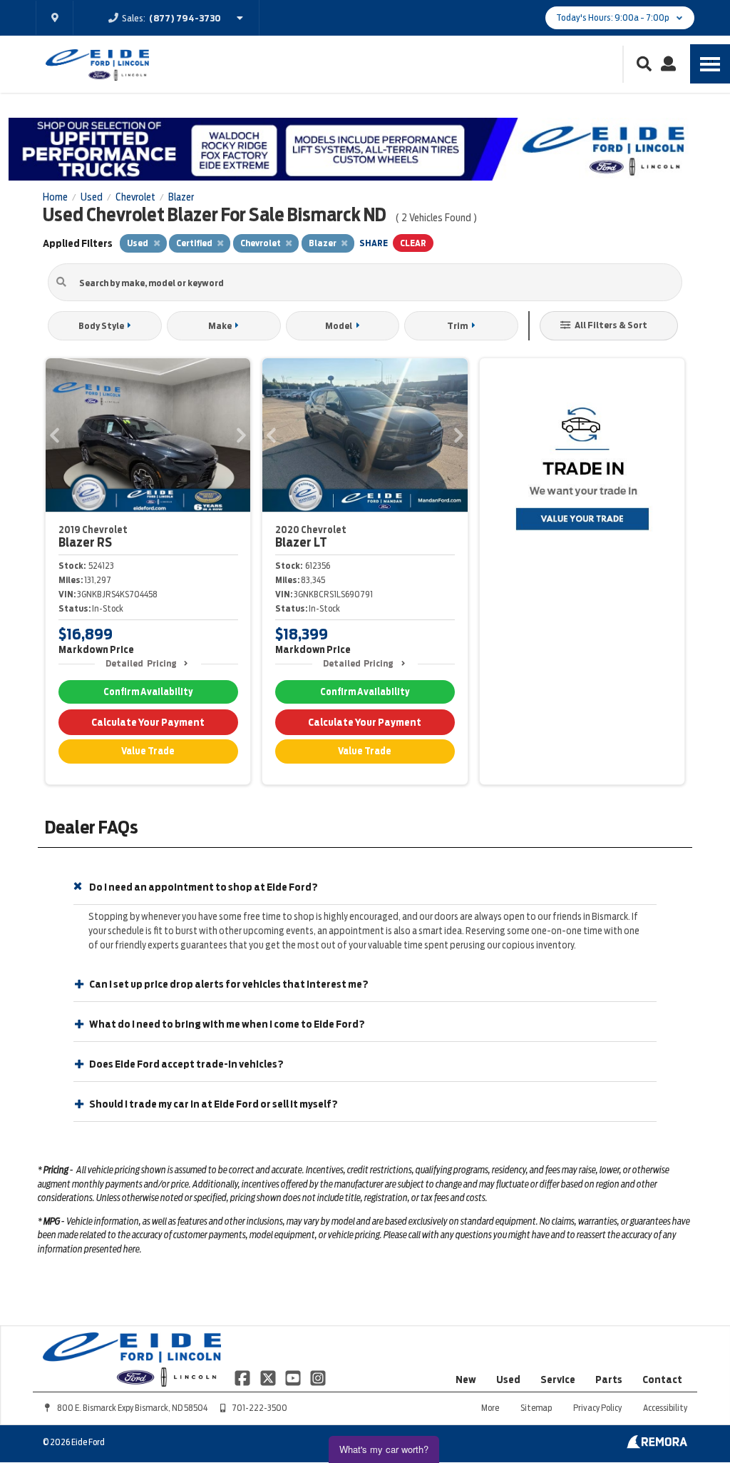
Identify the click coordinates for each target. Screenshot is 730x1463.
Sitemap (536, 1407)
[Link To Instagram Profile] (318, 1377)
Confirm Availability (147, 692)
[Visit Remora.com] (657, 1445)
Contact (662, 1379)
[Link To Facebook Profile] (243, 1377)
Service (557, 1379)
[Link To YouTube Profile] (294, 1377)
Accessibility (665, 1407)
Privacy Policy (597, 1407)
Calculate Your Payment (148, 722)
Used (508, 1379)
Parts (608, 1379)
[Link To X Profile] (268, 1377)
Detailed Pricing (141, 663)
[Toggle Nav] (710, 63)
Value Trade (148, 751)
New (466, 1379)
